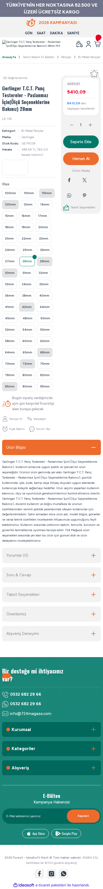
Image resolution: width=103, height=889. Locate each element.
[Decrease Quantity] (68, 125)
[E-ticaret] (50, 885)
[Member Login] (88, 44)
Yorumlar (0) (17, 555)
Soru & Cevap (18, 575)
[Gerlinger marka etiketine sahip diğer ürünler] (15, 167)
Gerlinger (27, 137)
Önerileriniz (16, 614)
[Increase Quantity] (93, 125)
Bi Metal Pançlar (32, 131)
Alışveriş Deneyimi (22, 633)
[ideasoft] (23, 885)
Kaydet (83, 816)
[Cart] (97, 44)
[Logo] (37, 44)
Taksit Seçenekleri (22, 594)
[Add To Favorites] (94, 74)
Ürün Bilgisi (16, 447)
